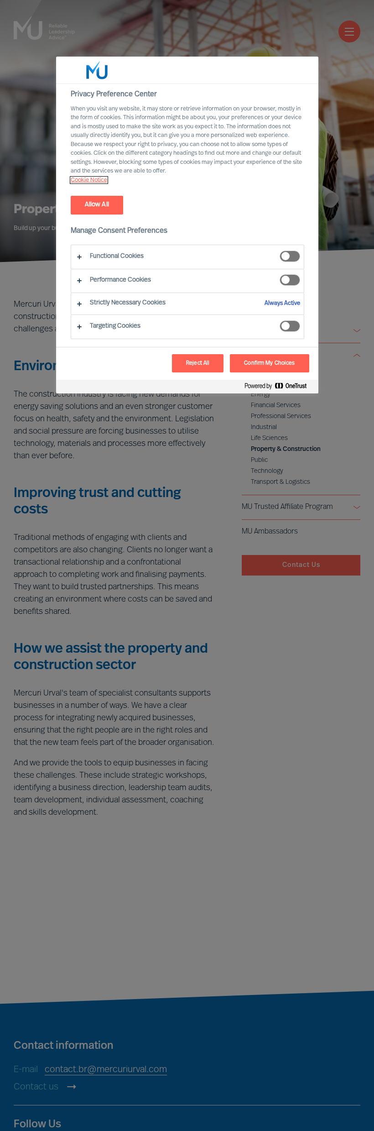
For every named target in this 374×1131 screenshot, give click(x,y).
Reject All (197, 363)
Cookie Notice (89, 180)
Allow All (97, 204)
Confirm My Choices (269, 363)
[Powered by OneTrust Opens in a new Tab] (279, 387)
